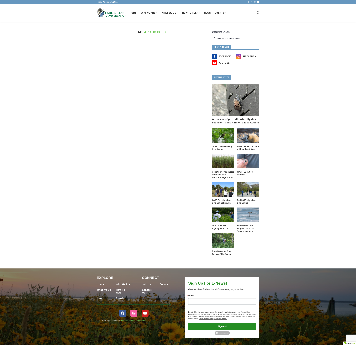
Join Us (146, 284)
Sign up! (222, 326)
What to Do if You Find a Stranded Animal (248, 147)
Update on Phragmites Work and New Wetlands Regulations (223, 175)
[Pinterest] (255, 2)
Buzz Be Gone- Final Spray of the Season (222, 252)
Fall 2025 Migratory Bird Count (246, 201)
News (207, 12)
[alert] (235, 38)
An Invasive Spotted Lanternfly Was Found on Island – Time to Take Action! (235, 121)
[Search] (258, 12)
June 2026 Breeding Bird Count (222, 147)
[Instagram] (251, 2)
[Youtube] (258, 2)
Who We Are (148, 12)
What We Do (168, 12)
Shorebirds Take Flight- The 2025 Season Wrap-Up (245, 228)
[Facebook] (248, 2)
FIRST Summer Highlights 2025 (220, 227)
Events (219, 12)
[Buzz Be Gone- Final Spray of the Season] (223, 240)
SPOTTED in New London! (245, 173)
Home (133, 12)
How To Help (190, 12)
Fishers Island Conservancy (133, 320)
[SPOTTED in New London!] (248, 161)
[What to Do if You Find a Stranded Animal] (248, 135)
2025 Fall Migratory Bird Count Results (221, 201)
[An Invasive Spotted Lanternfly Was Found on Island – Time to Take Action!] (235, 100)
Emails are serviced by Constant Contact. (213, 318)
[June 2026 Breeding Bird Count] (223, 135)
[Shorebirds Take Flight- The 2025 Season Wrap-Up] (248, 215)
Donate (163, 284)
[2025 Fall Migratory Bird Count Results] (223, 189)
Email (191, 295)
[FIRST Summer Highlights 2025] (223, 215)
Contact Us (147, 291)
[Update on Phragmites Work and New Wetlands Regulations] (223, 161)
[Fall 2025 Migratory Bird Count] (248, 189)
